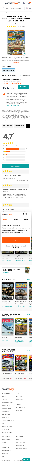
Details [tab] (16, 219)
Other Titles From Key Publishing (11, 314)
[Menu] (3, 3)
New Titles (4, 399)
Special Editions (8, 279)
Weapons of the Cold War (7, 301)
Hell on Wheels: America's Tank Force (21, 301)
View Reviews (15, 166)
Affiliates (4, 442)
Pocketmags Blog (6, 408)
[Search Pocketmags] (3, 9)
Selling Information (6, 450)
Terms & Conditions (7, 426)
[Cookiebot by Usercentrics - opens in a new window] (23, 214)
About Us (18, 439)
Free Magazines (6, 405)
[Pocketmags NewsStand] (11, 3)
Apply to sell (5, 453)
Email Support (19, 399)
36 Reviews (21, 26)
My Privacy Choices (7, 432)
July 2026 (18, 256)
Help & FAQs (19, 396)
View (3, 260)
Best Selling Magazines (7, 402)
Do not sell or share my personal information (16, 246)
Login (3, 456)
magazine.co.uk (20, 445)
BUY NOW (23, 87)
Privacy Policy (5, 417)
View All (28, 279)
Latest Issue (6, 12)
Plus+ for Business (6, 414)
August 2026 (6, 256)
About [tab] (26, 219)
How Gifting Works (20, 407)
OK (16, 240)
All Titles (4, 396)
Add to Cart (8, 260)
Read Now (6, 272)
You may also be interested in (8, 350)
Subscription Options (12, 105)
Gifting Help (19, 410)
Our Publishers (5, 411)
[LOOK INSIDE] (16, 54)
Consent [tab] (5, 219)
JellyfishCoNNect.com (21, 448)
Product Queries (6, 439)
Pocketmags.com (20, 442)
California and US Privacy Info (8, 422)
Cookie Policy (5, 429)
